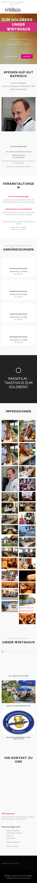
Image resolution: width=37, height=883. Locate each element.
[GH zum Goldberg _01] (27, 588)
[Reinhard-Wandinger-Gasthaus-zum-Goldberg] (9, 479)
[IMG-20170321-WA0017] (9, 497)
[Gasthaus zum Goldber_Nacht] (27, 576)
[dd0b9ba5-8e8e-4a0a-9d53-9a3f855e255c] (9, 454)
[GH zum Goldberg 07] (9, 594)
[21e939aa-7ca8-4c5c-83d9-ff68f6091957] (9, 431)
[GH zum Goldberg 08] (9, 508)
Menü (33, 4)
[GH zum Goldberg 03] (27, 611)
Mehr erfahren (11, 56)
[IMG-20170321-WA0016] (27, 552)
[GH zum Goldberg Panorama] (9, 585)
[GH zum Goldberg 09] (27, 518)
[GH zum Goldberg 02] (27, 619)
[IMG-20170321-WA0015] (9, 552)
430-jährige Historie (18, 676)
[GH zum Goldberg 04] (27, 607)
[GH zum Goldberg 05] (9, 607)
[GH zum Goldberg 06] (27, 600)
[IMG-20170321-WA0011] (9, 519)
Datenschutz (15, 863)
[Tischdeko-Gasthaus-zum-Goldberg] (27, 472)
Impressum (5, 863)
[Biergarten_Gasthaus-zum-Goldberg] (9, 575)
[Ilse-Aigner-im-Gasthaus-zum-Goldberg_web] (27, 564)
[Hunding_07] (9, 541)
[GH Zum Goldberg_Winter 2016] (27, 531)
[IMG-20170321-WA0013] (27, 542)
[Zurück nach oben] (18, 870)
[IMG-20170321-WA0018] (27, 496)
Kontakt (27, 56)
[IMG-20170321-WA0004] (27, 507)
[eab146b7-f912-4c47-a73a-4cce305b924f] (27, 454)
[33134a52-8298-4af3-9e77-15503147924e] (27, 431)
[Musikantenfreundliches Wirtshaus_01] (27, 484)
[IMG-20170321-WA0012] (9, 530)
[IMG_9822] (9, 563)
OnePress (9, 878)
